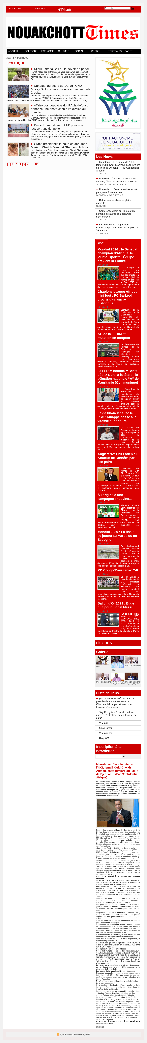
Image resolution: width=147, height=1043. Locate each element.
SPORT (95, 51)
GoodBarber (105, 728)
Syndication (66, 1034)
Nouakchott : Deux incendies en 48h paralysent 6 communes (117, 191)
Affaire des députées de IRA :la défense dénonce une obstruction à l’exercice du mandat (59, 109)
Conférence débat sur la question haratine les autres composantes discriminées (115, 214)
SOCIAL (79, 51)
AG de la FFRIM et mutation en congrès (113, 336)
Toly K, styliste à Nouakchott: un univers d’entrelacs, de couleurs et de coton (116, 715)
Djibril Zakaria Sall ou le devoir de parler (61, 68)
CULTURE (63, 51)
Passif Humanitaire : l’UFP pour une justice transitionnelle (57, 126)
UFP (98, 666)
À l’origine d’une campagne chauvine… (114, 497)
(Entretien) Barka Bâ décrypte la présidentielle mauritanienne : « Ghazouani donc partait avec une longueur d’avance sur (115, 703)
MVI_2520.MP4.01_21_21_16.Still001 (128, 683)
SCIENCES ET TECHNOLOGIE (64, 9)
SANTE (129, 51)
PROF (114, 670)
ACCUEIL (13, 51)
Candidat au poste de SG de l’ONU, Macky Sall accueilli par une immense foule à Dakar (60, 89)
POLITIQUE (31, 51)
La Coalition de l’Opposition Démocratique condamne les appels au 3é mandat (117, 227)
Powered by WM (82, 1034)
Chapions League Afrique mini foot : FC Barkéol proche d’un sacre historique (117, 297)
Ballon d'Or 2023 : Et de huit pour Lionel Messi (115, 605)
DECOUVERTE (15, 8)
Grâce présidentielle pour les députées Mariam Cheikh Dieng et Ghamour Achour (59, 145)
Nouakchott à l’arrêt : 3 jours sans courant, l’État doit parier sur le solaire (116, 180)
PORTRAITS (115, 51)
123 (36, 164)
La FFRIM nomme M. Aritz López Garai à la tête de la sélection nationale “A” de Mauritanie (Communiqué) (118, 376)
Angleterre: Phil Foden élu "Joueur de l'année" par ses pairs (117, 458)
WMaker (103, 723)
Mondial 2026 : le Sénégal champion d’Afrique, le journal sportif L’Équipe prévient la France (117, 255)
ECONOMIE (47, 51)
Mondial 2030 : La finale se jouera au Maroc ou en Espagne (117, 535)
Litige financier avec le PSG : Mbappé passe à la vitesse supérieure (116, 417)
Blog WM (104, 738)
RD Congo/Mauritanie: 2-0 (117, 570)
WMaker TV (105, 733)
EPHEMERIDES (40, 8)
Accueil (10, 58)
